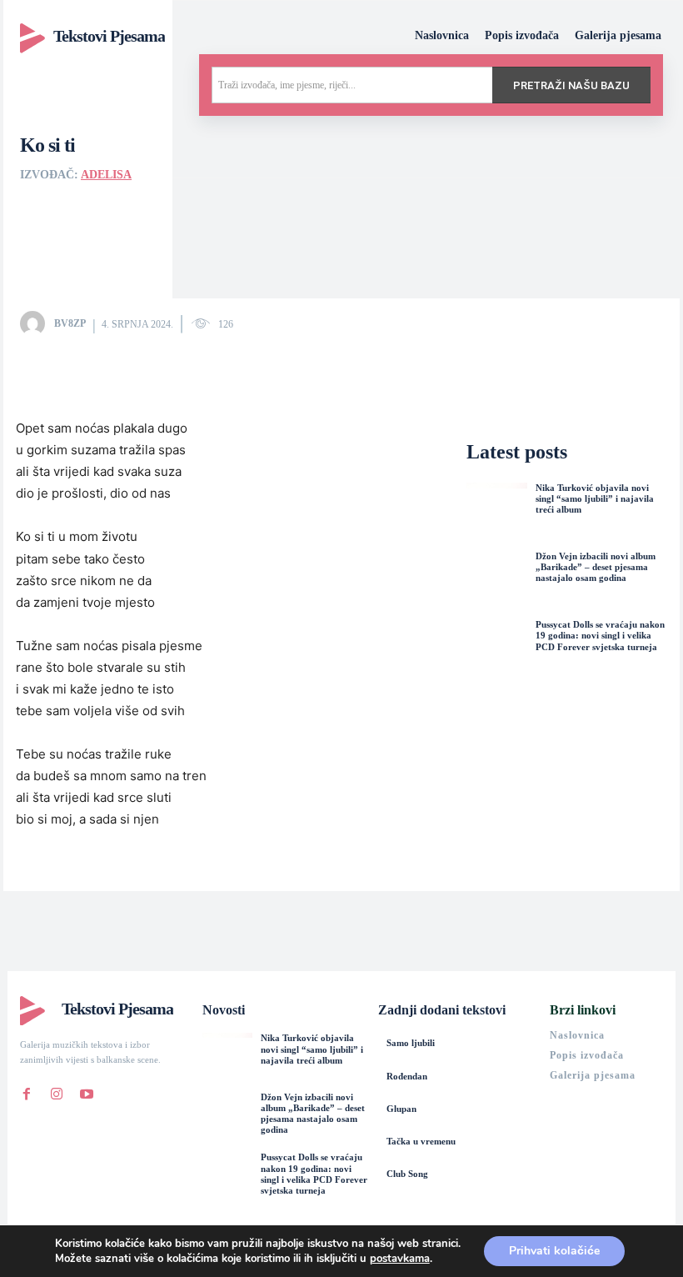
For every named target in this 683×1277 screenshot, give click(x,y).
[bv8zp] (36, 323)
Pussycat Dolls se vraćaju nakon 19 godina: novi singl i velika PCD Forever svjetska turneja (600, 635)
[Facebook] (26, 1090)
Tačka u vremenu (421, 1141)
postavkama (400, 1258)
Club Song (407, 1174)
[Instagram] (56, 1090)
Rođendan (406, 1076)
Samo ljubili (410, 1043)
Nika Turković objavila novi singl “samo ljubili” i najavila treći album (595, 498)
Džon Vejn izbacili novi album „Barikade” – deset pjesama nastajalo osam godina (596, 567)
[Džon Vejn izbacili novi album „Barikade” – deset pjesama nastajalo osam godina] (496, 581)
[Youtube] (86, 1090)
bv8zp (70, 323)
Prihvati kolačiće (554, 1251)
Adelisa (106, 174)
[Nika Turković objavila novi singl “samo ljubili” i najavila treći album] (496, 513)
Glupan (401, 1109)
